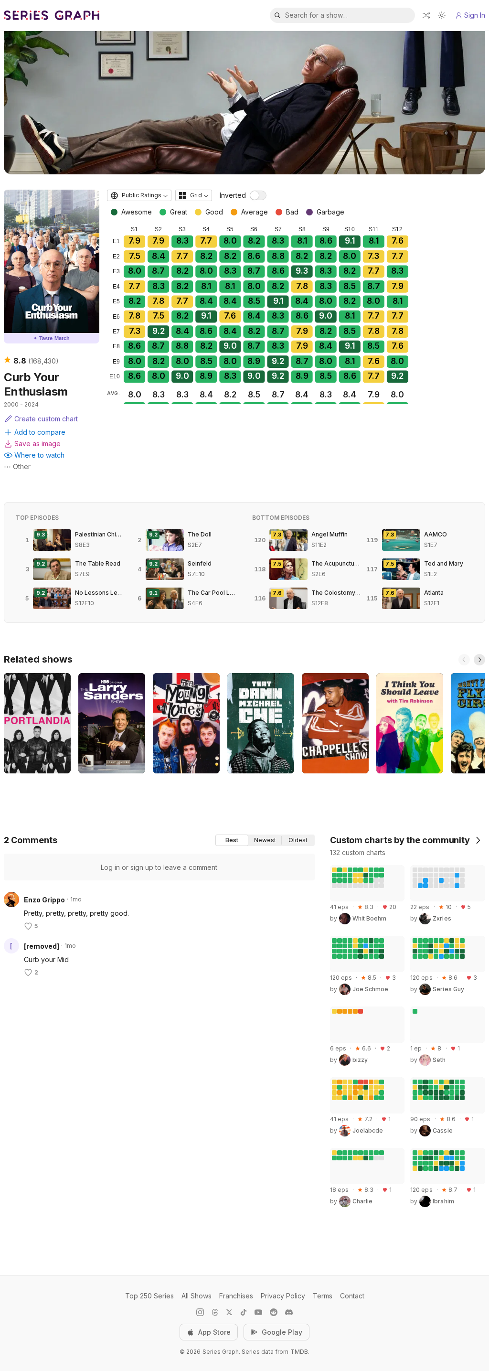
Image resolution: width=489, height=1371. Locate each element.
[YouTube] (258, 1312)
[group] (265, 840)
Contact (352, 1296)
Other (22, 466)
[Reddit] (273, 1312)
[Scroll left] (464, 659)
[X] (229, 1312)
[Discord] (289, 1312)
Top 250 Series (149, 1296)
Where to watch (39, 455)
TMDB (299, 1351)
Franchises (236, 1296)
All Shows (196, 1296)
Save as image (37, 443)
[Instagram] (200, 1312)
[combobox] (139, 195)
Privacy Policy (283, 1296)
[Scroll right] (479, 659)
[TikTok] (243, 1312)
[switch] (258, 195)
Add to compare (39, 432)
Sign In (474, 15)
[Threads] (215, 1312)
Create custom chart (46, 419)
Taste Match (51, 338)
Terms (322, 1296)
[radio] (231, 840)
